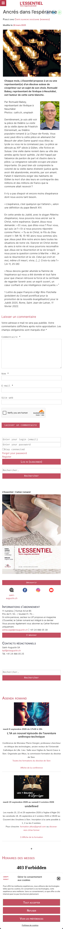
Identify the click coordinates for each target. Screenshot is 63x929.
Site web (7, 398)
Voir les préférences (31, 918)
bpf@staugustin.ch (11, 650)
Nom (5, 374)
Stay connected (14, 449)
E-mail (7, 386)
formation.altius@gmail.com (33, 826)
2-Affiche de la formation (31, 837)
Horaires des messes (18, 857)
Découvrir (31, 582)
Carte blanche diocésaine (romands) (32, 19)
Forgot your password (14, 453)
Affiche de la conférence (31, 768)
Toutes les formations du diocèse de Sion (31, 760)
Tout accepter (31, 902)
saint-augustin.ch (11, 597)
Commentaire (11, 337)
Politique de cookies (30, 925)
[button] (58, 878)
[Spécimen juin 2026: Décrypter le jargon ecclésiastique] (31, 534)
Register (6, 456)
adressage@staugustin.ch (15, 630)
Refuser (31, 910)
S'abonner (31, 635)
